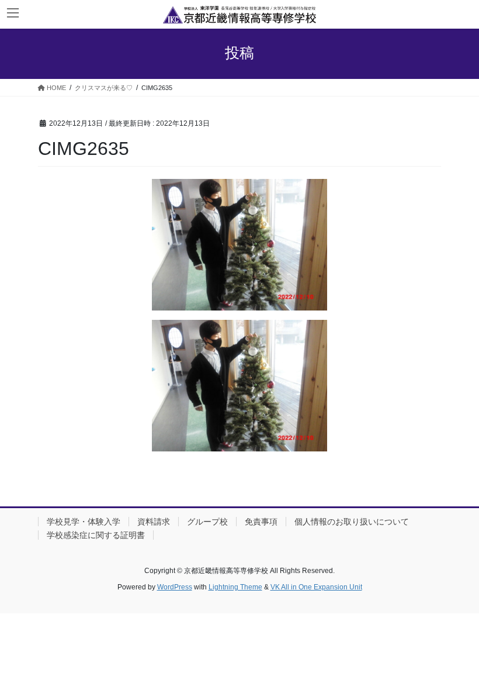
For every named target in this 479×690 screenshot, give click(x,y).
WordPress (174, 587)
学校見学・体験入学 (83, 521)
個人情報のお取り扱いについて (351, 521)
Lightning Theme (235, 587)
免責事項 (261, 521)
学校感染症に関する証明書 (96, 535)
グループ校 (207, 521)
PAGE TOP (457, 659)
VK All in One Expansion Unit (316, 587)
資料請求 (153, 521)
